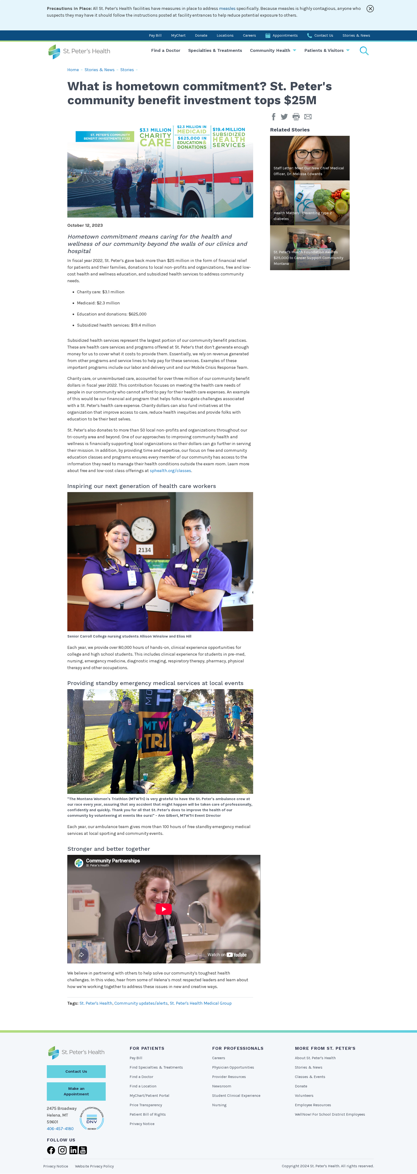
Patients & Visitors (324, 50)
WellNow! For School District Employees (330, 1114)
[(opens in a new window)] (275, 118)
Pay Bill (155, 35)
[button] (298, 118)
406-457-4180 (60, 1128)
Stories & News (356, 35)
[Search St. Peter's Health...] (364, 51)
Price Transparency (146, 1105)
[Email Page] (309, 118)
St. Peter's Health (95, 1003)
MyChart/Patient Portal (149, 1095)
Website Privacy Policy (94, 1166)
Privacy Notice (142, 1123)
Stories (127, 69)
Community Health (270, 50)
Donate (201, 35)
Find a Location (143, 1086)
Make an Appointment (76, 1091)
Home (73, 69)
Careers (249, 35)
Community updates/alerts (141, 1003)
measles (227, 8)
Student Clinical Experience (236, 1095)
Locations (225, 35)
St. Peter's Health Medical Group (201, 1003)
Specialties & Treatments (215, 50)
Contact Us (323, 35)
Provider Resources (229, 1076)
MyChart (178, 35)
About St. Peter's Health (315, 1058)
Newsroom (221, 1086)
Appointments (285, 35)
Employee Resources (313, 1105)
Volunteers (304, 1095)
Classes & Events (310, 1076)
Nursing (219, 1105)
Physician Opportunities (233, 1067)
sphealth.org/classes (170, 470)
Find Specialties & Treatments (156, 1067)
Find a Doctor (165, 50)
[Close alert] (370, 8)
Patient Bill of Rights (148, 1114)
